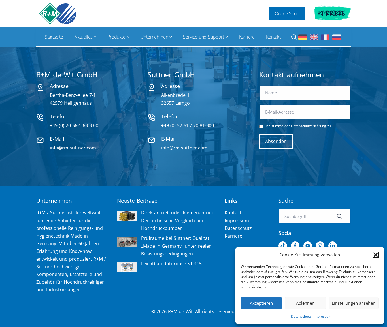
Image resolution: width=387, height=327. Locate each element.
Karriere (331, 14)
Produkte (116, 37)
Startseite (54, 37)
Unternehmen (154, 37)
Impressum (322, 316)
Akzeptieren (261, 303)
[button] (376, 255)
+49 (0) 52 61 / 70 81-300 (187, 125)
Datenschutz (301, 316)
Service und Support (203, 37)
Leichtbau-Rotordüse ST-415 (171, 263)
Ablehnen (305, 303)
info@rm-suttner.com (73, 148)
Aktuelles (83, 37)
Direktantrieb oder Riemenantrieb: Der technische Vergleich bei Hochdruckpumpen (178, 220)
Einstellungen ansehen (353, 303)
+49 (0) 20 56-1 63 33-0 (74, 125)
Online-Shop (287, 13)
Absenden (276, 141)
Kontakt (273, 37)
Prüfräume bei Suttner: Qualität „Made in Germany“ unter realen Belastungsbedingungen (176, 246)
